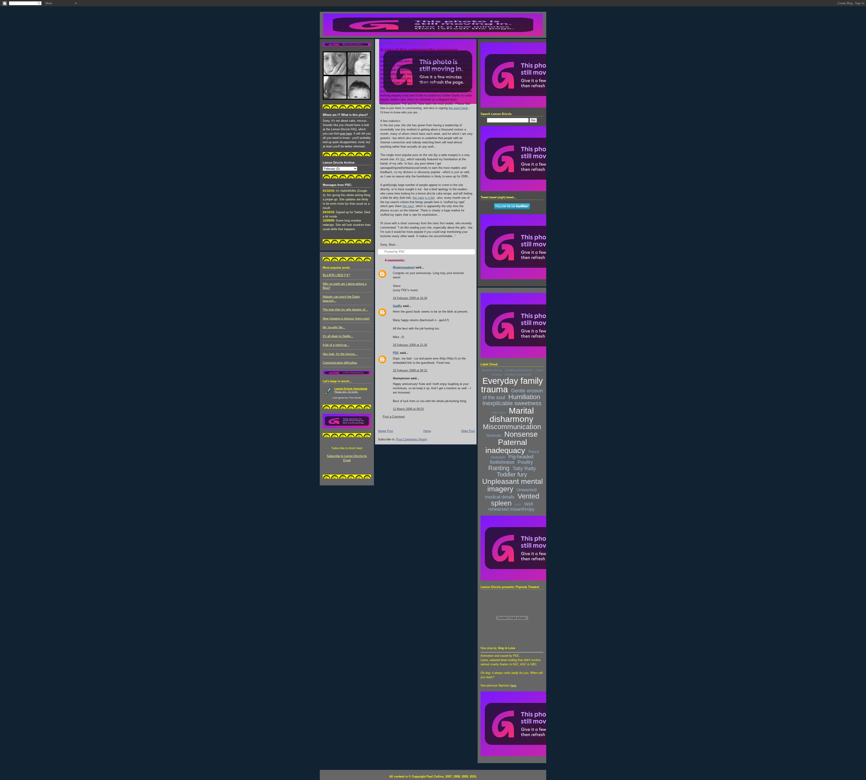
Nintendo (493, 435)
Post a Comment (394, 416)
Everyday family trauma (512, 385)
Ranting (498, 468)
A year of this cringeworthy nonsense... (420, 49)
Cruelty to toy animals (518, 374)
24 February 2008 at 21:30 (410, 345)
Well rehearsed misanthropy (511, 506)
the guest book (458, 108)
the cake (418, 197)
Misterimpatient (404, 267)
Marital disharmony (512, 415)
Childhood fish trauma (518, 370)
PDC (396, 353)
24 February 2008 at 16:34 (410, 298)
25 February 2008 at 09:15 (410, 370)
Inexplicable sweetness (511, 403)
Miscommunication (512, 427)
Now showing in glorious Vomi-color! (346, 318)
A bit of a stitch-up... (336, 345)
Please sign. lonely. (346, 392)
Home (427, 431)
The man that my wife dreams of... (345, 309)
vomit (518, 504)
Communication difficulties (340, 362)
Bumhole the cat (492, 370)
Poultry (525, 462)
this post (408, 206)
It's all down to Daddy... (338, 336)
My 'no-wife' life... (334, 327)
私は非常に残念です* (336, 275)
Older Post (468, 431)
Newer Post (385, 431)
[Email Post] (406, 251)
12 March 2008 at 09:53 (408, 409)
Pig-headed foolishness (511, 459)
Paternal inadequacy (506, 446)
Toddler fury (512, 474)
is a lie (429, 197)
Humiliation (524, 396)
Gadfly (397, 306)
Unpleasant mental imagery (512, 485)
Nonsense (521, 434)
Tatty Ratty (524, 468)
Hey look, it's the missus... (340, 354)
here (513, 685)
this (402, 159)
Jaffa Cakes (498, 412)
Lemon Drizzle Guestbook (350, 388)
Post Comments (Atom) (411, 439)
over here (346, 133)
